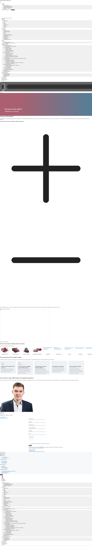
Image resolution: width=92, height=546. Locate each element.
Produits (3, 3)
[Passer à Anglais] (5, 85)
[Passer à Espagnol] (5, 88)
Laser (5, 33)
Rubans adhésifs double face (8, 7)
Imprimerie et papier (7, 52)
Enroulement (6, 502)
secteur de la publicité (7, 71)
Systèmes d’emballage (7, 485)
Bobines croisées (6, 503)
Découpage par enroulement (8, 35)
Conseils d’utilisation (7, 73)
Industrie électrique (7, 57)
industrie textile (6, 70)
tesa (4, 22)
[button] (46, 213)
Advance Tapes (6, 492)
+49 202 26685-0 (4, 457)
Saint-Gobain (6, 20)
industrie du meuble (9, 49)
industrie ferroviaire (9, 68)
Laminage (5, 37)
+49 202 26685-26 (3, 417)
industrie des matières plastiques (8, 69)
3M (4, 21)
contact (56, 307)
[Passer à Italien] (5, 86)
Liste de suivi (4, 542)
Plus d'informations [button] (32, 449)
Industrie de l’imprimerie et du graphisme (12, 56)
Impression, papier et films (10, 53)
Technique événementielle (10, 50)
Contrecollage (6, 38)
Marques (3, 487)
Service (3, 40)
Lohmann (5, 26)
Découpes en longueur (7, 39)
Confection (3, 28)
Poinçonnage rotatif (7, 497)
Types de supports (6, 74)
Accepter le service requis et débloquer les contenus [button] (36, 451)
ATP (4, 27)
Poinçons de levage (7, 31)
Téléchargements (6, 75)
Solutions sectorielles (5, 43)
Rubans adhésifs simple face (8, 6)
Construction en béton (9, 51)
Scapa (5, 23)
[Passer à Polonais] (5, 87)
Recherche (12, 9)
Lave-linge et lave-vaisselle (10, 61)
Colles (5, 8)
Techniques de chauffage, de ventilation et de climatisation (14, 62)
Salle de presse (4, 77)
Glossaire (5, 76)
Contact (3, 80)
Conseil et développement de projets (9, 508)
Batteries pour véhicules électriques (11, 46)
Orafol (5, 491)
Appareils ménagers (7, 59)
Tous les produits (6, 5)
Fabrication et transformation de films (11, 55)
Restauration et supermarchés (10, 63)
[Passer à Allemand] (6, 84)
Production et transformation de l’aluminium (12, 65)
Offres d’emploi (4, 79)
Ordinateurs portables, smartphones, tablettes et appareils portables (16, 58)
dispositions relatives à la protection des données (42, 443)
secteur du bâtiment (7, 47)
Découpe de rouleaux (7, 34)
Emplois (3, 90)
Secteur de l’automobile (7, 45)
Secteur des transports (7, 67)
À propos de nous (4, 461)
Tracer (5, 32)
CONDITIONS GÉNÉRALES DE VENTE (9, 471)
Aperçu (5, 496)
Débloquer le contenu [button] (32, 450)
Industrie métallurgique (7, 64)
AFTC (5, 25)
